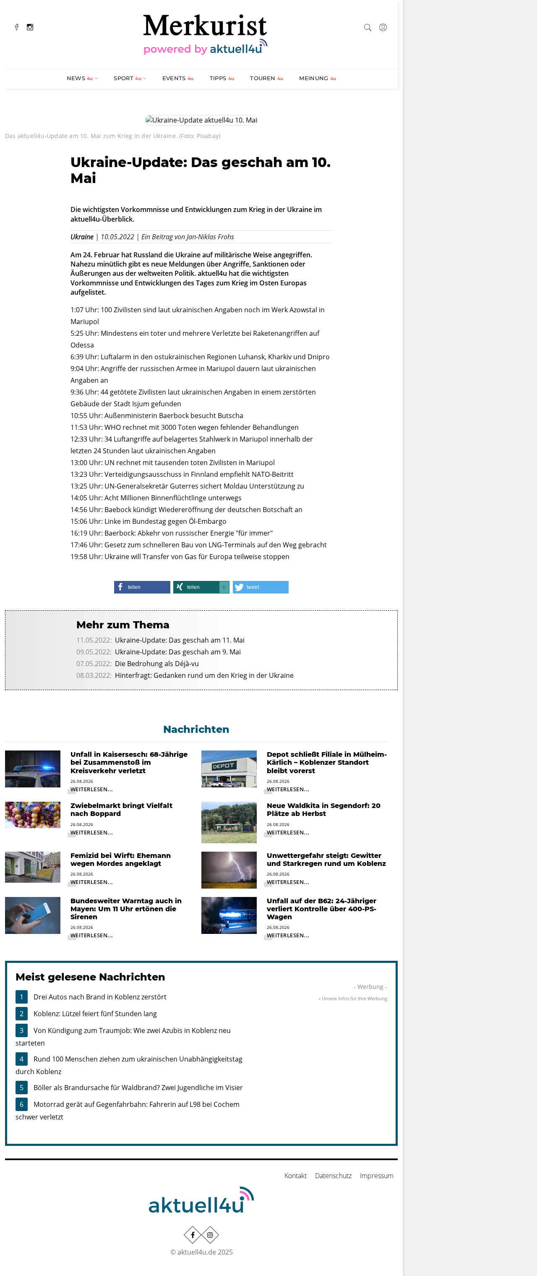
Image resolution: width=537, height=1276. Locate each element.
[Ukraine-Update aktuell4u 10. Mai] (201, 119)
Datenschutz (333, 1175)
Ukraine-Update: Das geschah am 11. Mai (180, 640)
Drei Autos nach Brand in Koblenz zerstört (100, 996)
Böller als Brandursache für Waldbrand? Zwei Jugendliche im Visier (138, 1087)
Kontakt (295, 1175)
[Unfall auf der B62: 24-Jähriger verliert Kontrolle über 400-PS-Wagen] (229, 914)
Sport (127, 78)
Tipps (222, 78)
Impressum (377, 1175)
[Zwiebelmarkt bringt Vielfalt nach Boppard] (32, 814)
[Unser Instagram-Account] (210, 1235)
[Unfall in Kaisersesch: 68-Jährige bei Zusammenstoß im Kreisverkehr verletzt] (32, 768)
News (80, 78)
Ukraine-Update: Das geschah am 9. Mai (178, 651)
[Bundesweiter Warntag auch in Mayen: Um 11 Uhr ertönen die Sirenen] (32, 914)
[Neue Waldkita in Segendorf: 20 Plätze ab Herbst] (229, 821)
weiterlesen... (91, 789)
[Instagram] (30, 26)
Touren (266, 78)
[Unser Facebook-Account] (192, 1235)
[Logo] (205, 33)
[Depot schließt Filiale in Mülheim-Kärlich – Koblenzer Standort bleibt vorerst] (229, 768)
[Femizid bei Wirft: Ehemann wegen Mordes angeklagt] (32, 866)
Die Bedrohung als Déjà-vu (157, 663)
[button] (142, 587)
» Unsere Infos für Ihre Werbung (352, 998)
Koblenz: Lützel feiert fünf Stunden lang (95, 1013)
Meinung (317, 78)
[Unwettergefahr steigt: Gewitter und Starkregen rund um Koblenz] (229, 869)
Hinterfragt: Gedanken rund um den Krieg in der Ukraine (204, 675)
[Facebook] (16, 26)
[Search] (368, 26)
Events (178, 78)
